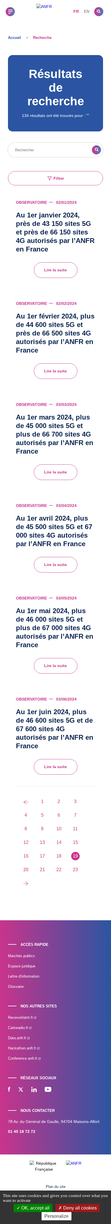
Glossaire (16, 986)
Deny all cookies (79, 1208)
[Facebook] (9, 1090)
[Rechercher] (98, 11)
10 (58, 828)
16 (25, 856)
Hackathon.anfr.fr (22, 1048)
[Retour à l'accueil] (44, 11)
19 (75, 856)
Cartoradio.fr (18, 1028)
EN (86, 11)
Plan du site (55, 1187)
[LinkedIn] (34, 1090)
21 (42, 869)
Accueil (14, 37)
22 (58, 869)
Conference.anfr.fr (23, 1058)
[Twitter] (20, 1090)
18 (58, 856)
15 (75, 842)
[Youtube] (48, 1090)
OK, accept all (35, 1208)
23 (75, 869)
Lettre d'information (23, 976)
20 (25, 869)
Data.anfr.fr (17, 1038)
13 (42, 842)
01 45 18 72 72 (21, 1131)
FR (76, 11)
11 (75, 828)
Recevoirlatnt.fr (21, 1017)
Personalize (56, 1216)
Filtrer (59, 178)
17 (42, 856)
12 (25, 842)
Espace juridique (21, 966)
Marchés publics (21, 956)
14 (58, 842)
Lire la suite (55, 270)
